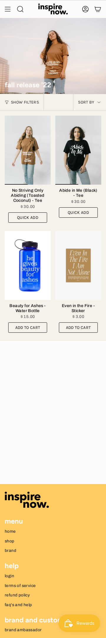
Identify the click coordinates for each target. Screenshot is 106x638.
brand (10, 550)
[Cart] (98, 9)
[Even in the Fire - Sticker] (78, 265)
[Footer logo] (27, 500)
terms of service (20, 585)
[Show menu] (8, 9)
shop (9, 541)
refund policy (17, 595)
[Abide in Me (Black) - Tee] (78, 150)
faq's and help (18, 605)
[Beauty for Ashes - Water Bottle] (28, 265)
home (10, 531)
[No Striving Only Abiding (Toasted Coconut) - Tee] (28, 150)
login (9, 576)
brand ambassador (23, 630)
